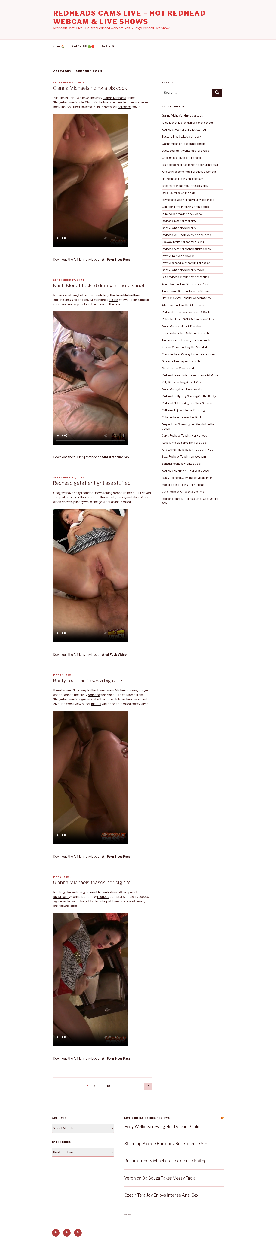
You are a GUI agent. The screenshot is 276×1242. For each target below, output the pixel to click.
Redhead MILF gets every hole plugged (186, 234)
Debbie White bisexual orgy (179, 228)
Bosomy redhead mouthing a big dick (185, 185)
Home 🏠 (58, 46)
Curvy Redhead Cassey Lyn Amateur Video (188, 354)
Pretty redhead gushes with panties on (186, 262)
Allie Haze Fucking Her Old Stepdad (183, 305)
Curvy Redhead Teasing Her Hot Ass (184, 435)
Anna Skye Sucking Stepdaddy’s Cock (185, 284)
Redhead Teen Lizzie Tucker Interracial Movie (190, 375)
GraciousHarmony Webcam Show (183, 361)
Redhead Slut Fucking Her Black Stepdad (187, 403)
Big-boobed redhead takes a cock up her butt (190, 164)
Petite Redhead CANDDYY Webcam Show (188, 319)
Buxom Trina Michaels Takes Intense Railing (165, 1160)
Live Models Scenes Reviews (147, 1118)
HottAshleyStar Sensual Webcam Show (186, 298)
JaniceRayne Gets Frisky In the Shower (186, 291)
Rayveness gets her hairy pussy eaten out (188, 199)
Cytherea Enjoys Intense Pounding (183, 410)
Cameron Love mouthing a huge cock (185, 206)
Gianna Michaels (114, 98)
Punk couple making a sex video (182, 213)
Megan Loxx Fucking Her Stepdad (183, 484)
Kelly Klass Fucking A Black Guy (181, 382)
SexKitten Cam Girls (127, 1214)
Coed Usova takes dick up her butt (183, 157)
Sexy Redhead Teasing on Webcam (184, 456)
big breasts (61, 897)
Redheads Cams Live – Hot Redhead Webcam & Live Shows (129, 17)
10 (109, 1086)
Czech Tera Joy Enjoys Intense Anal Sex (161, 1195)
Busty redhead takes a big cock (88, 680)
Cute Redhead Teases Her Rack (182, 417)
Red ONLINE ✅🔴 (83, 46)
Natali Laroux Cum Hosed (178, 368)
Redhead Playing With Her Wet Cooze (185, 470)
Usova (98, 493)
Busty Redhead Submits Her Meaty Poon (187, 477)
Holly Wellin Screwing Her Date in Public (162, 1126)
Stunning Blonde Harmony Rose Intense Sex (166, 1143)
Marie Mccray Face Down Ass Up (182, 389)
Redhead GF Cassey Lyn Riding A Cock (186, 312)
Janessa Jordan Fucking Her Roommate (186, 340)
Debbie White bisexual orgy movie (183, 270)
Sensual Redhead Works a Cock (181, 463)
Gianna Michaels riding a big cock (90, 88)
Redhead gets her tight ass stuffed (91, 483)
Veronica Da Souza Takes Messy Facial (160, 1178)
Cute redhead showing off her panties (185, 277)
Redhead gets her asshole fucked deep (186, 249)
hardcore (124, 107)
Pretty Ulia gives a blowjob (178, 255)
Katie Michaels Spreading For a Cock (184, 442)
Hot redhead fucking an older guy (182, 178)
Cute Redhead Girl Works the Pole (183, 491)
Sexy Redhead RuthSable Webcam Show (187, 333)
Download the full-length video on (91, 259)
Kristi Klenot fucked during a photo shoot (99, 285)
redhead (135, 295)
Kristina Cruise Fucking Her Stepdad (184, 347)
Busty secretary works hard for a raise (185, 150)
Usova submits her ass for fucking (183, 241)
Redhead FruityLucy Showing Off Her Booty (189, 396)
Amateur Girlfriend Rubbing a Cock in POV (187, 449)
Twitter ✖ (108, 46)
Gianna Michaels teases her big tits (92, 882)
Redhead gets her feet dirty (179, 220)
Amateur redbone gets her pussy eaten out (189, 171)
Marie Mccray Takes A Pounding (182, 326)
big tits (113, 300)
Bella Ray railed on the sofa (178, 192)
